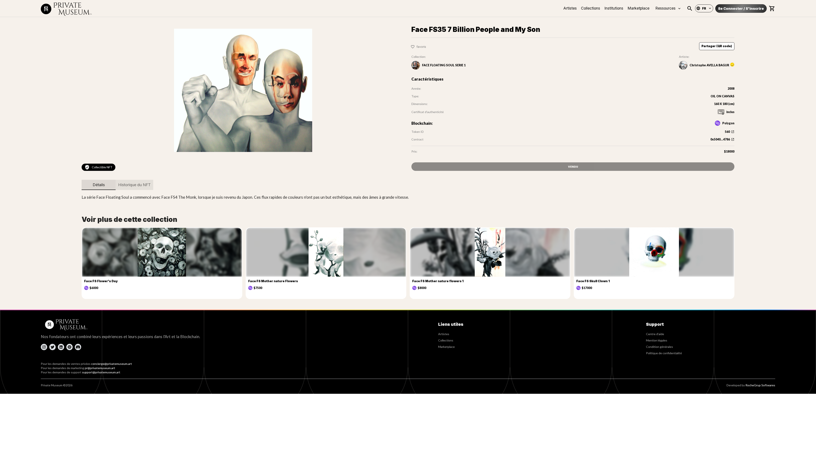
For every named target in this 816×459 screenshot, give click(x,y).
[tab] (99, 185)
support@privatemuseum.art (101, 372)
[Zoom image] (243, 90)
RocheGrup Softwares (760, 385)
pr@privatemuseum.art (100, 368)
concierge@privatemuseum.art (111, 364)
